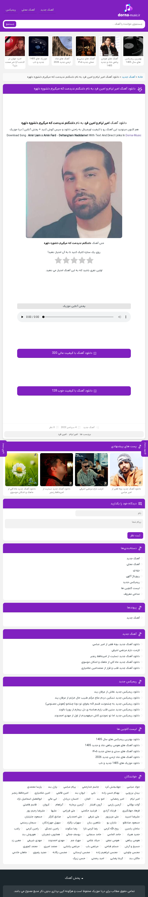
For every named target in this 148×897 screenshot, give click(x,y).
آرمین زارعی (114, 805)
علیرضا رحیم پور (36, 811)
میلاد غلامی (93, 840)
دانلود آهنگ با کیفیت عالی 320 (72, 353)
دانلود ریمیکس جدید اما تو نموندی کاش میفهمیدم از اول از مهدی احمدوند (97, 715)
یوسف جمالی (73, 834)
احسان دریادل (70, 799)
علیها (54, 811)
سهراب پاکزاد (74, 823)
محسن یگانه (60, 852)
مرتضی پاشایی (71, 846)
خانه (140, 77)
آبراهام (59, 805)
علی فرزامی (69, 811)
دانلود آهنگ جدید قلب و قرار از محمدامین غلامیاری (110, 668)
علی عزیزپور (112, 817)
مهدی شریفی (34, 840)
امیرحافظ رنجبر (20, 793)
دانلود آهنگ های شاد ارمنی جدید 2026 (117, 757)
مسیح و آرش (132, 846)
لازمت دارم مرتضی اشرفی (126, 650)
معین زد (16, 840)
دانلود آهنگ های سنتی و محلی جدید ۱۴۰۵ (116, 751)
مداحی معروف (132, 594)
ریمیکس (11, 10)
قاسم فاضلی (30, 805)
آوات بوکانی (133, 805)
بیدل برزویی (133, 793)
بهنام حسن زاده (110, 793)
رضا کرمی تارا (90, 829)
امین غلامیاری (42, 793)
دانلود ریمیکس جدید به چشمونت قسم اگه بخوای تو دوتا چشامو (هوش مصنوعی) (92, 704)
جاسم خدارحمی (90, 787)
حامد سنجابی (94, 834)
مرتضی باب (92, 846)
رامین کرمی (32, 829)
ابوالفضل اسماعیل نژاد (29, 799)
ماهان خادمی (19, 852)
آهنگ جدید (47, 10)
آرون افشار (96, 805)
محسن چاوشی (132, 852)
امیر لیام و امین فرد (96, 123)
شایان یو (112, 823)
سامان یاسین (132, 829)
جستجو (10, 24)
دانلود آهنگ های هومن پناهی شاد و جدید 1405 (112, 745)
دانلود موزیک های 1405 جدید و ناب (119, 763)
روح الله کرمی (111, 829)
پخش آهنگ (72, 878)
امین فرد (62, 434)
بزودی (136, 570)
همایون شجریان (51, 834)
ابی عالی (52, 799)
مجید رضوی (39, 852)
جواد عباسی (133, 787)
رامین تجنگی (52, 829)
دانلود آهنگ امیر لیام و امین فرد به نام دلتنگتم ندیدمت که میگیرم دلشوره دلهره (84, 89)
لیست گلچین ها (130, 588)
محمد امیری (50, 846)
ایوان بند (80, 793)
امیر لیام (73, 434)
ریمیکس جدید (131, 582)
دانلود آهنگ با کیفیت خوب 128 (72, 391)
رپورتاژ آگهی (133, 576)
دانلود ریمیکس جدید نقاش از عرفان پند (117, 692)
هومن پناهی (132, 840)
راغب (17, 829)
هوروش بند (29, 834)
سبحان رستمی (28, 823)
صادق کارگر (54, 817)
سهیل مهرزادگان (51, 823)
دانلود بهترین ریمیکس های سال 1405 (118, 739)
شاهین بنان (94, 823)
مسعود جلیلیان (33, 817)
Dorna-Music (133, 135)
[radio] (89, 261)
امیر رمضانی (117, 799)
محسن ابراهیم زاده (107, 852)
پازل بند (52, 787)
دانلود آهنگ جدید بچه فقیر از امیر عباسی (116, 644)
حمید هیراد (133, 834)
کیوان (46, 805)
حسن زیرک (79, 858)
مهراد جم (76, 840)
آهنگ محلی (28, 10)
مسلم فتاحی (112, 846)
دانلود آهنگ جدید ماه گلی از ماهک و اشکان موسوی (110, 662)
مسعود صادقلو (131, 823)
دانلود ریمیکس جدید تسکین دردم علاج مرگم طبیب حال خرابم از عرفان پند (97, 698)
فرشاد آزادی (109, 811)
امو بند (100, 799)
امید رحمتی (97, 858)
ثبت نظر (135, 535)
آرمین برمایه (76, 805)
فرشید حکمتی (89, 811)
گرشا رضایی (116, 858)
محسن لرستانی (81, 852)
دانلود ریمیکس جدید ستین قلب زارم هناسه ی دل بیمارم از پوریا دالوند (99, 709)
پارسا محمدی (34, 787)
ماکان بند (134, 858)
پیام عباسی (69, 787)
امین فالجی (62, 793)
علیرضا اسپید (132, 817)
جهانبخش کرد (113, 787)
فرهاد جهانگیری (131, 811)
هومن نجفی (112, 840)
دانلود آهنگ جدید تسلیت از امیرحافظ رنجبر (115, 656)
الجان (87, 799)
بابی (93, 793)
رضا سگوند (71, 829)
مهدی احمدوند (56, 840)
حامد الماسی (114, 834)
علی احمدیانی (74, 817)
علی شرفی (93, 817)
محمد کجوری (30, 846)
